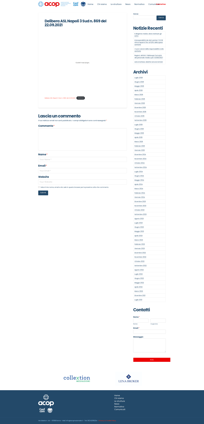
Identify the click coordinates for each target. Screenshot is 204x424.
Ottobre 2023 (139, 210)
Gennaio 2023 (140, 248)
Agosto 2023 (139, 219)
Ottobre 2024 (140, 163)
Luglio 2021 (138, 300)
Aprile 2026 (139, 90)
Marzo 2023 (139, 240)
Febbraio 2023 (140, 244)
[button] (161, 4)
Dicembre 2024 (140, 154)
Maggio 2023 (139, 231)
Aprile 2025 (138, 137)
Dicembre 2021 (140, 295)
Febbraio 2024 (140, 193)
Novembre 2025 (140, 112)
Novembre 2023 (140, 206)
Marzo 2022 (139, 291)
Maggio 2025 (139, 133)
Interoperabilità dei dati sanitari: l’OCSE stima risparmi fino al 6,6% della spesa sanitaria (149, 42)
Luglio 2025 (139, 125)
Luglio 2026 (139, 78)
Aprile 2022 (138, 287)
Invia (152, 360)
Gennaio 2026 (140, 103)
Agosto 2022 (139, 270)
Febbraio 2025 (140, 146)
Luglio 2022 (139, 274)
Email (42, 165)
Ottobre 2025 (139, 116)
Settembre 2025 (141, 120)
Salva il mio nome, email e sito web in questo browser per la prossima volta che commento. (75, 187)
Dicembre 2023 (140, 201)
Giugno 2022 (139, 278)
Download (81, 98)
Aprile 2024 (139, 184)
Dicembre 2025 (140, 107)
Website (43, 177)
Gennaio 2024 (140, 197)
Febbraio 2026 (140, 99)
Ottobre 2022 (139, 261)
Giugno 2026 (139, 82)
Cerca (135, 14)
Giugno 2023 (139, 227)
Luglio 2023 (139, 223)
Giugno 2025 (139, 129)
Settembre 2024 (141, 167)
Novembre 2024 (140, 159)
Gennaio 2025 (140, 150)
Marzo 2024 (139, 189)
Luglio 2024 (139, 172)
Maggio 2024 (139, 180)
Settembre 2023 (141, 214)
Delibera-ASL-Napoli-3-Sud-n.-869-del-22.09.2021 (60, 98)
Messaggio (138, 337)
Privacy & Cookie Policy (107, 421)
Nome (136, 317)
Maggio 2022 (139, 283)
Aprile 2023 (138, 236)
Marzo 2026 (139, 95)
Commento (46, 126)
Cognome (154, 324)
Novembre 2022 (140, 257)
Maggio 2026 (139, 86)
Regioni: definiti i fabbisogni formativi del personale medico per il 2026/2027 (149, 56)
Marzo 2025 (139, 142)
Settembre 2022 (141, 266)
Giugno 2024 (139, 176)
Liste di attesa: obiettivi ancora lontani (149, 62)
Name (43, 154)
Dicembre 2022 (140, 253)
